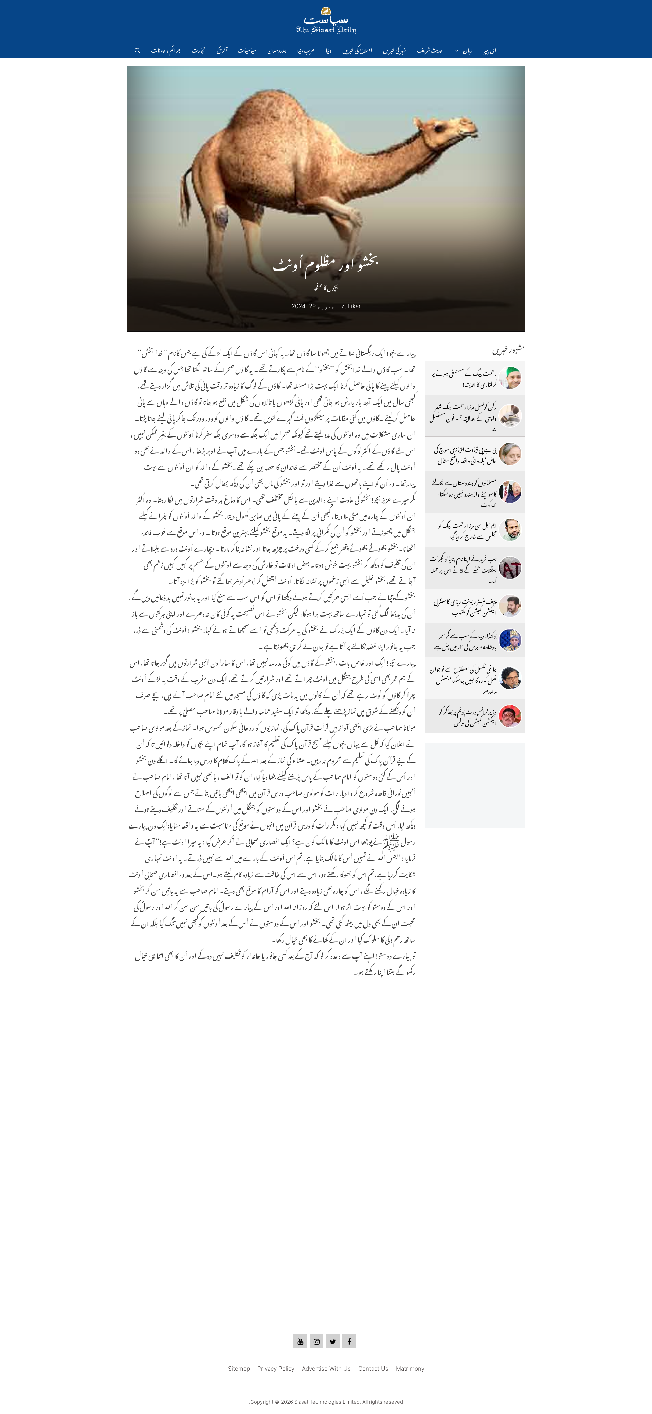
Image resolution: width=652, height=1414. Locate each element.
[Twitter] (333, 1341)
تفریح (222, 49)
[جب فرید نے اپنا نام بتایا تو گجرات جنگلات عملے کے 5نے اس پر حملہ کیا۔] (510, 568)
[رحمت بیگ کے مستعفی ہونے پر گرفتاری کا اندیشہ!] (510, 378)
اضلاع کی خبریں (357, 49)
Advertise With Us (326, 1368)
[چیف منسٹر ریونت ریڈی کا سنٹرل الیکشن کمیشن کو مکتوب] (510, 606)
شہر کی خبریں (394, 49)
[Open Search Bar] (137, 49)
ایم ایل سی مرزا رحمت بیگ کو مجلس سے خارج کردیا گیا (467, 529)
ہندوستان (276, 49)
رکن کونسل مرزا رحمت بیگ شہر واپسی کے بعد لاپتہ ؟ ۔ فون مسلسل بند (463, 416)
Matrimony (410, 1368)
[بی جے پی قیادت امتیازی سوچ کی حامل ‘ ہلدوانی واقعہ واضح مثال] (510, 454)
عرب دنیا (306, 49)
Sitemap (239, 1368)
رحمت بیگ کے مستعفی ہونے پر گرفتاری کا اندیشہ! (464, 377)
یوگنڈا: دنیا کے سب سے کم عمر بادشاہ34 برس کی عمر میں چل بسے (465, 640)
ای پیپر (490, 49)
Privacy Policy (275, 1368)
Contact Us (373, 1368)
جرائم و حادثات (166, 49)
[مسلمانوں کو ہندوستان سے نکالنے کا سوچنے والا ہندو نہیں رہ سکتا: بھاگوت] (510, 492)
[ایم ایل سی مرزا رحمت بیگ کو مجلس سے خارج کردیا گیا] (510, 530)
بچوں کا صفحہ (326, 286)
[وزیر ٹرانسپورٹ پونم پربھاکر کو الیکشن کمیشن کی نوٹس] (510, 716)
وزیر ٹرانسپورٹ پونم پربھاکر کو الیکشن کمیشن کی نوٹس (468, 716)
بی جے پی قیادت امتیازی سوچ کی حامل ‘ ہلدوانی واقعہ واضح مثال (465, 453)
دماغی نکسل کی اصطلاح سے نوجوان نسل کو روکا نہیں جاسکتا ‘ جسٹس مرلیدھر (463, 679)
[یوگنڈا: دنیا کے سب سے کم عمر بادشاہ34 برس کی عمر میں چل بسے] (510, 640)
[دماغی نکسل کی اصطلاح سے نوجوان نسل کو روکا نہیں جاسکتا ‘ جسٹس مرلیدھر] (510, 678)
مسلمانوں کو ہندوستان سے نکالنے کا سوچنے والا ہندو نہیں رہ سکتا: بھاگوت (464, 493)
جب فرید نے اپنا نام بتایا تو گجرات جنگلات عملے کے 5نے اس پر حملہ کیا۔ (463, 569)
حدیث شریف (430, 49)
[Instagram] (316, 1341)
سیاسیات (247, 49)
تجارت (199, 49)
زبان (468, 49)
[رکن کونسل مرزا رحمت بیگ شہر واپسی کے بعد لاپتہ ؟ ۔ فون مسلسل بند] (510, 416)
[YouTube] (300, 1341)
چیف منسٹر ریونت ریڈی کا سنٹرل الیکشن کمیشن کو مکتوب (465, 605)
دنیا (328, 49)
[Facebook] (349, 1341)
